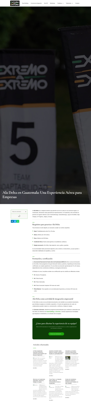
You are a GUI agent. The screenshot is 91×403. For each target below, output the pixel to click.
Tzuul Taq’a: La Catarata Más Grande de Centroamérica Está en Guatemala (55, 381)
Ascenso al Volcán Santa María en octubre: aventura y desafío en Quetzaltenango (56, 352)
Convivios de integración (36, 3)
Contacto (77, 3)
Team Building (25, 3)
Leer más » (51, 375)
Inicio (40, 186)
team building (50, 311)
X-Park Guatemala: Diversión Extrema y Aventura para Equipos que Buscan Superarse (40, 353)
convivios (58, 311)
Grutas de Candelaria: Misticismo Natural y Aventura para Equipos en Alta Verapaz (71, 381)
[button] (25, 211)
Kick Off (46, 3)
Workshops (52, 3)
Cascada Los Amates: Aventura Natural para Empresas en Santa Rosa (71, 352)
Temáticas (59, 3)
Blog (44, 186)
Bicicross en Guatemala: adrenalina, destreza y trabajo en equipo (39, 381)
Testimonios (68, 3)
